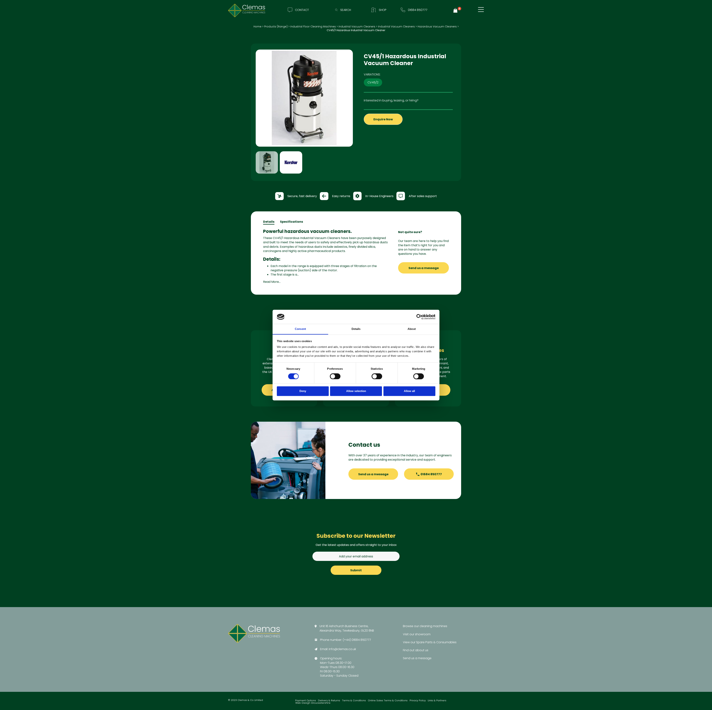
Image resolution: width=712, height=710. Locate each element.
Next (358, 112)
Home (257, 26)
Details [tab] (356, 329)
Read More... (272, 282)
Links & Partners (437, 700)
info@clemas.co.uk (342, 649)
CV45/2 (372, 82)
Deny (302, 391)
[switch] (335, 376)
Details (268, 222)
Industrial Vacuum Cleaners (357, 26)
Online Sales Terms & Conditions (388, 700)
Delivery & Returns (329, 700)
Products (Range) (276, 26)
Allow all (409, 391)
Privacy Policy (418, 700)
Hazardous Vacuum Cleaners (437, 26)
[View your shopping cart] (456, 10)
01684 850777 (431, 474)
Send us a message (423, 268)
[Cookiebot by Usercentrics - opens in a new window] (419, 316)
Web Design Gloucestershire (312, 703)
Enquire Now (383, 119)
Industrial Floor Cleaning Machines (313, 26)
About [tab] (412, 329)
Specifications (291, 222)
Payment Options (305, 700)
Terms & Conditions (354, 700)
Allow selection (356, 391)
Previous (250, 112)
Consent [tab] (300, 329)
